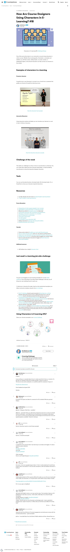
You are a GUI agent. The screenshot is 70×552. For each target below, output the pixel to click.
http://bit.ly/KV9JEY (20, 451)
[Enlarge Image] (35, 37)
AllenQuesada (21, 396)
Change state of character (25, 236)
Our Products (55, 535)
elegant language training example (39, 298)
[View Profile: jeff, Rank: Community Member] (17, 424)
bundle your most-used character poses (38, 232)
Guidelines (45, 535)
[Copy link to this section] (48, 70)
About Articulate (55, 533)
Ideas (35, 540)
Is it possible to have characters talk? (27, 219)
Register (62, 2)
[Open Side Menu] (2, 2)
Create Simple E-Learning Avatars (42, 196)
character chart (34, 249)
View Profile (48, 351)
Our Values (55, 537)
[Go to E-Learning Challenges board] (18, 357)
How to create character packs (26, 233)
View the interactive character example (35, 152)
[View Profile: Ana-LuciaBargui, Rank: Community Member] (17, 433)
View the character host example (35, 110)
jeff (19, 423)
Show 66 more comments (21, 521)
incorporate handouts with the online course (29, 297)
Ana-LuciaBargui (22, 432)
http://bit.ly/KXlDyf (25, 498)
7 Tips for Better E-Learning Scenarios (27, 198)
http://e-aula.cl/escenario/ (22, 384)
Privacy (21, 549)
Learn (11, 5)
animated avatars (33, 211)
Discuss (35, 533)
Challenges (18, 539)
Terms (18, 549)
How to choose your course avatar (27, 215)
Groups (35, 542)
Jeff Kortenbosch (22, 305)
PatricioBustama (22, 373)
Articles (26, 535)
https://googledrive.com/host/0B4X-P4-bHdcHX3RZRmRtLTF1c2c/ (31, 481)
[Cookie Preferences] (2, 550)
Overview (63, 533)
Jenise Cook (21, 301)
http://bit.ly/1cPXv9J (34, 455)
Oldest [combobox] (55, 365)
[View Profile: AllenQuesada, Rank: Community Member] (17, 397)
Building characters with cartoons (26, 222)
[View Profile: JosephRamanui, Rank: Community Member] (17, 475)
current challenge (38, 317)
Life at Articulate (56, 545)
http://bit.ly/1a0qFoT (33, 497)
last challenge (39, 288)
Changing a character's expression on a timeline (30, 213)
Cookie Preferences (27, 549)
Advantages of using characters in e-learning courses (31, 209)
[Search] (58, 2)
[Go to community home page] (10, 2)
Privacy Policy (64, 535)
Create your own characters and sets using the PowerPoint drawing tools (35, 235)
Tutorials (17, 535)
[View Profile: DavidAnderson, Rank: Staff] (17, 25)
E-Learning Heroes (5, 5)
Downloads (36, 537)
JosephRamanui (22, 473)
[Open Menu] (67, 6)
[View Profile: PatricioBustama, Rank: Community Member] (17, 374)
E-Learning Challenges (17, 5)
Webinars (17, 537)
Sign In (66, 2)
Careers (54, 543)
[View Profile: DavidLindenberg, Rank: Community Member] (17, 407)
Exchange (36, 535)
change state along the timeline (36, 220)
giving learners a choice (45, 293)
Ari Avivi (20, 296)
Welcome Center (46, 533)
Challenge (40, 51)
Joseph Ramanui (22, 298)
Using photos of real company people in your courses (31, 208)
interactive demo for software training (40, 305)
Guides (17, 533)
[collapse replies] (13, 373)
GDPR (63, 537)
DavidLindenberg (22, 406)
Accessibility (55, 541)
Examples (36, 539)
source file (21, 309)
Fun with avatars (22, 218)
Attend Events (36, 544)
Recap (44, 51)
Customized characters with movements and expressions (32, 212)
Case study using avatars (24, 216)
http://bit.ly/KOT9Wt (20, 448)
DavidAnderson (25, 350)
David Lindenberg (23, 293)
